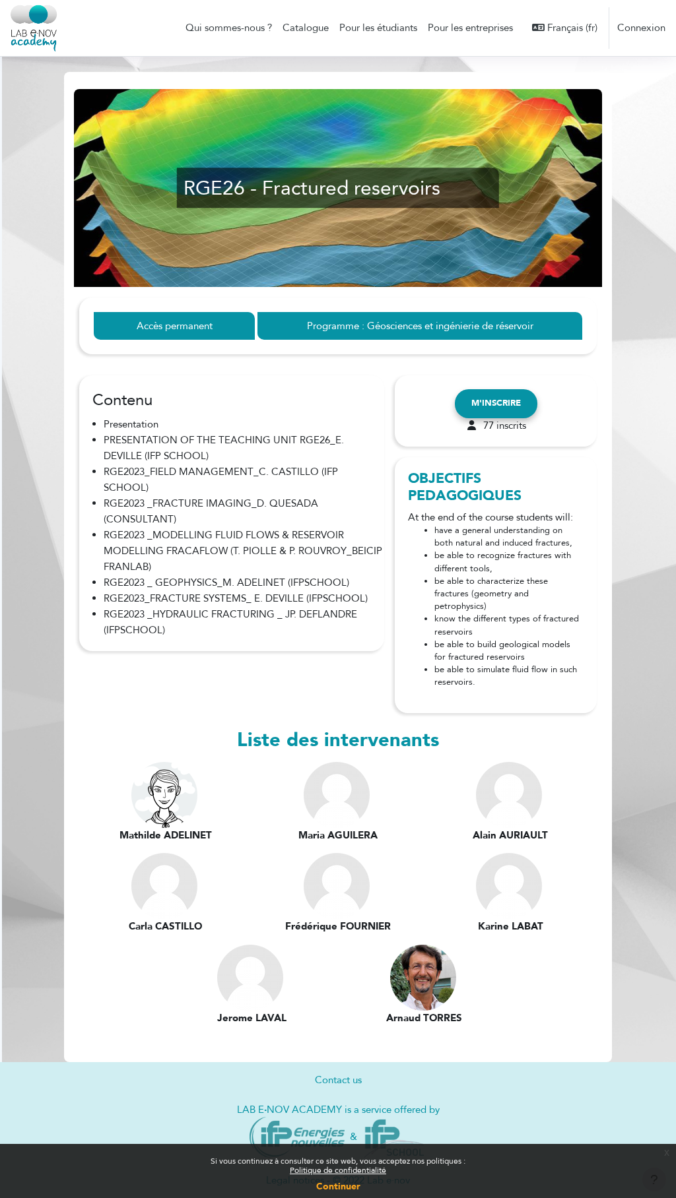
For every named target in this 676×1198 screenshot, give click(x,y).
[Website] (297, 1136)
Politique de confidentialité (338, 1170)
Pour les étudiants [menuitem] (378, 27)
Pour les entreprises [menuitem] (470, 27)
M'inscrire (496, 403)
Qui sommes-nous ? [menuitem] (229, 27)
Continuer (338, 1186)
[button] (565, 28)
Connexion (641, 27)
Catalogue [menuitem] (306, 27)
